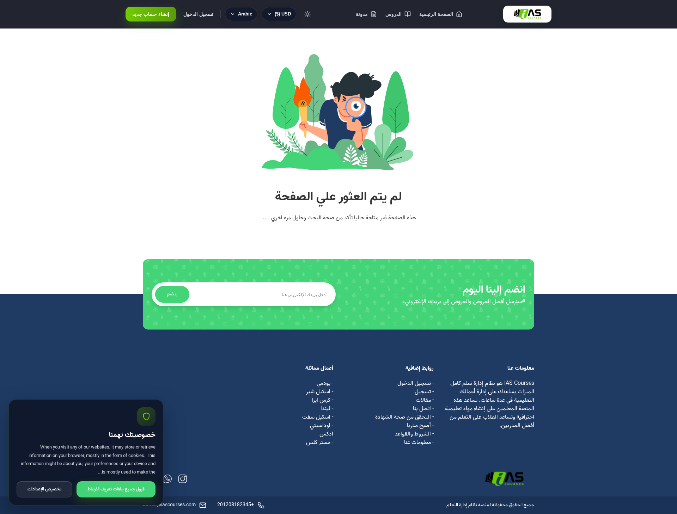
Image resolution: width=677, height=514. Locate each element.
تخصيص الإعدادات (44, 489)
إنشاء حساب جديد (151, 14)
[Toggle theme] (307, 14)
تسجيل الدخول (198, 14)
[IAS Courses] (527, 14)
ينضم (172, 294)
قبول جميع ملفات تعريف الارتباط (116, 489)
